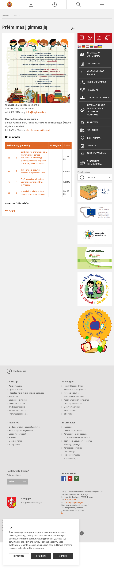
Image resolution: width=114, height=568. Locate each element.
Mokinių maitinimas (72, 407)
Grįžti (12, 210)
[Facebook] (63, 478)
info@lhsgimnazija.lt (36, 112)
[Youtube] (70, 478)
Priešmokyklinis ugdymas (75, 389)
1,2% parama (93, 138)
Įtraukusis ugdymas (98, 97)
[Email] (76, 478)
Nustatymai (19, 556)
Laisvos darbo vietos (73, 430)
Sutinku (63, 556)
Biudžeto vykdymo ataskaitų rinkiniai (24, 427)
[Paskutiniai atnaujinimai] (54, 4)
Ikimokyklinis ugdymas (73, 386)
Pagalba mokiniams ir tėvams (76, 400)
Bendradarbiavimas (17, 410)
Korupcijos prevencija (73, 448)
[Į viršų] (82, 533)
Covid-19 (91, 145)
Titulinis (5, 15)
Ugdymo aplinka (16, 389)
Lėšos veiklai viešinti (17, 434)
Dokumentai (93, 63)
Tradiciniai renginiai (17, 407)
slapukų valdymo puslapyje (31, 548)
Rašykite (12, 481)
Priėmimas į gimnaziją (18, 414)
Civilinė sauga (69, 451)
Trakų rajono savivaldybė (31, 502)
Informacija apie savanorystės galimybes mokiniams (96, 110)
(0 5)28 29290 (70, 500)
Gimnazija (17, 15)
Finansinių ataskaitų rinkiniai (21, 430)
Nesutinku (41, 556)
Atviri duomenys (70, 458)
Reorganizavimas (96, 82)
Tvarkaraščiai (19, 371)
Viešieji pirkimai (15, 441)
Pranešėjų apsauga (72, 444)
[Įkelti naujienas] (31, 4)
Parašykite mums (96, 153)
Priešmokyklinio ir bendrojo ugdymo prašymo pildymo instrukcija (32, 182)
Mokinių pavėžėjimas (73, 403)
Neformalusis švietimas (74, 396)
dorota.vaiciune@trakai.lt (38, 130)
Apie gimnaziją (15, 386)
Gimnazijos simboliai (18, 400)
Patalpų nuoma (70, 410)
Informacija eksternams (93, 54)
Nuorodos (68, 427)
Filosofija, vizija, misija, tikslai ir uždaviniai (26, 393)
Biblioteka (92, 130)
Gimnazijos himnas (17, 403)
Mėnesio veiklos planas (95, 73)
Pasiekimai (92, 122)
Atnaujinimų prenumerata (94, 162)
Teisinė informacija (72, 455)
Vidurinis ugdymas (72, 393)
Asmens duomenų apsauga (75, 434)
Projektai (92, 90)
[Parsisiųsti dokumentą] (9, 158)
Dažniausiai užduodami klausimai (78, 441)
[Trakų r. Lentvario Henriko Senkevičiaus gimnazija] (9, 4)
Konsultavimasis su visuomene (77, 437)
